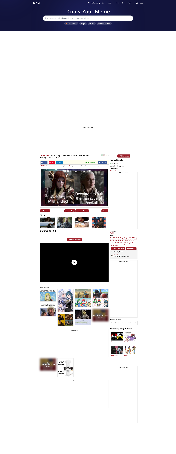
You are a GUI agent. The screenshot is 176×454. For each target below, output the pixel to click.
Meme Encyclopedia (96, 3)
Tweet (60, 162)
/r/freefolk (44, 155)
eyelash (126, 244)
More (129, 3)
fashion (120, 244)
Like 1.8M (103, 162)
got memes (128, 240)
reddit (135, 239)
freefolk (112, 237)
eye (127, 242)
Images (83, 24)
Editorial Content (104, 24)
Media (110, 3)
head (111, 242)
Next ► (105, 211)
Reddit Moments (119, 255)
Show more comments (74, 239)
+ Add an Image (124, 156)
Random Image (82, 211)
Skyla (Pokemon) (115, 355)
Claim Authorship (118, 248)
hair (133, 240)
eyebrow (123, 242)
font (120, 245)
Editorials (120, 3)
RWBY (112, 342)
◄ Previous (45, 211)
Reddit (112, 233)
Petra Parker (127, 342)
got (123, 240)
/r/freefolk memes (115, 240)
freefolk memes (127, 239)
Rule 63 (126, 355)
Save (52, 162)
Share (45, 162)
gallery (69, 165)
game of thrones (127, 237)
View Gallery (70, 211)
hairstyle (117, 242)
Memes (91, 24)
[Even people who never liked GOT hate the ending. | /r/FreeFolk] (74, 187)
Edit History (131, 248)
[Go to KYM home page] (36, 3)
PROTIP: (43, 165)
